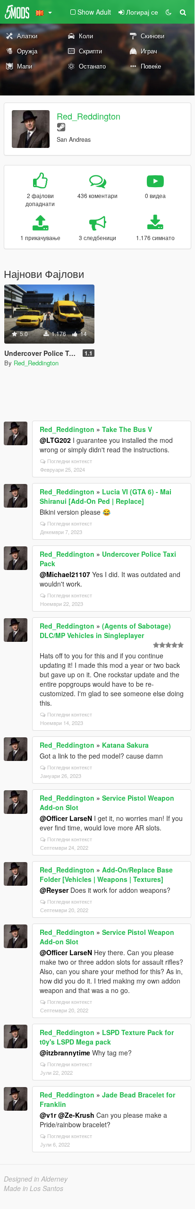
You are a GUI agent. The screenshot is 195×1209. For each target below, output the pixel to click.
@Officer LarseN (66, 818)
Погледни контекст (69, 461)
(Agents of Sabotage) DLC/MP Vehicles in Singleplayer (105, 630)
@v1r (48, 1115)
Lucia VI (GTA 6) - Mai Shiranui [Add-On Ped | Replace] (105, 496)
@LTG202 (55, 440)
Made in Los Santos (33, 1188)
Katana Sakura (125, 745)
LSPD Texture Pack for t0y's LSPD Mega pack (107, 1037)
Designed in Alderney (36, 1178)
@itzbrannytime (65, 1052)
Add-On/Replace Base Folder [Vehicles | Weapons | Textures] (106, 874)
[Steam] (61, 126)
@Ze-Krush (76, 1115)
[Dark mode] (168, 12)
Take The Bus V (127, 429)
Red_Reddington (88, 116)
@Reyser (54, 890)
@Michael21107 (65, 574)
